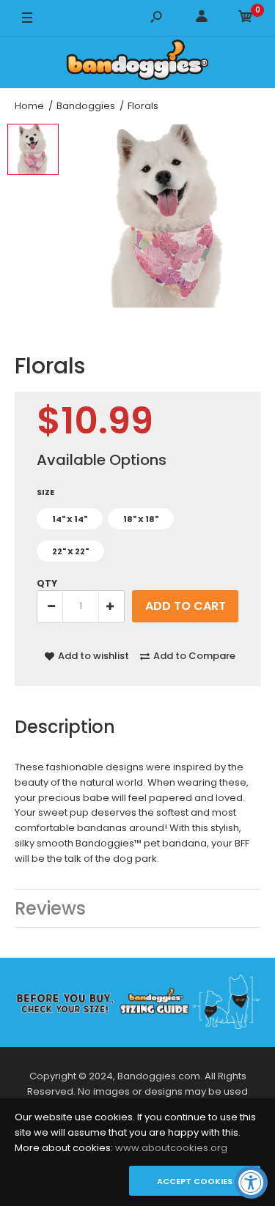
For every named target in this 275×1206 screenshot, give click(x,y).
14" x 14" (69, 519)
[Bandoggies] (138, 62)
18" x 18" (140, 519)
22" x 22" (70, 551)
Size (45, 492)
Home (29, 106)
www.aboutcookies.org (171, 1148)
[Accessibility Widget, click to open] (251, 1182)
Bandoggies (85, 106)
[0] (245, 19)
